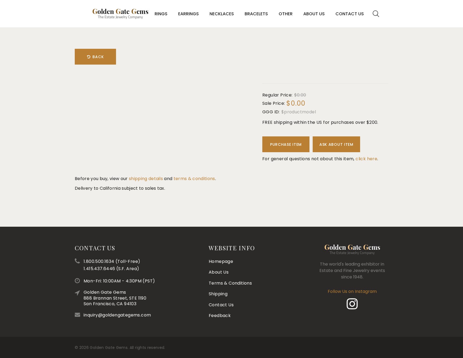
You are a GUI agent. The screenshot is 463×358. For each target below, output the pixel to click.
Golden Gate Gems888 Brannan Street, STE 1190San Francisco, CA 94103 (115, 298)
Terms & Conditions (230, 283)
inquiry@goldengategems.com (117, 315)
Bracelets (256, 14)
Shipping (218, 294)
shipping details (146, 179)
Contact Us (349, 14)
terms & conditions (194, 179)
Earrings (188, 14)
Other (286, 14)
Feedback (220, 315)
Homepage (221, 261)
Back (98, 56)
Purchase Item (286, 144)
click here (366, 159)
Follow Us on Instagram (352, 291)
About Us (314, 14)
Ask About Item (336, 144)
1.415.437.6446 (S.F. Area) (111, 269)
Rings (161, 14)
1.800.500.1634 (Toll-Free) (112, 261)
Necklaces (222, 14)
